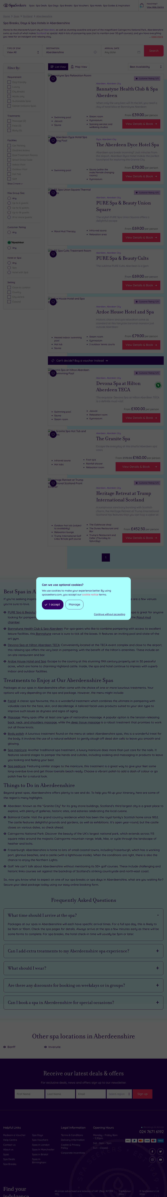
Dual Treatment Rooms (25, 155)
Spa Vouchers (40, 1139)
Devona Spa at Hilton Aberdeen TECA (118, 386)
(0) (19, 120)
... (156, 36)
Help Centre (10, 1139)
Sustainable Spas (21, 101)
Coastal (16, 301)
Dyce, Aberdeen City (106, 139)
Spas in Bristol (40, 1154)
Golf (14, 178)
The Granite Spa (113, 438)
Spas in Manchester (43, 1149)
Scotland (27, 16)
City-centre (18, 296)
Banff (11, 1047)
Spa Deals (9, 1159)
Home (6, 16)
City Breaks (18, 91)
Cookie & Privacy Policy (70, 1146)
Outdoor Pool (19, 169)
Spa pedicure (17, 766)
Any (14, 198)
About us (8, 1149)
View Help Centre (155, 7)
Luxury (16, 86)
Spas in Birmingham (39, 1161)
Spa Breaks (9, 1164)
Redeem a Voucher (14, 1135)
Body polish (16, 734)
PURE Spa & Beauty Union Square (123, 206)
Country (16, 292)
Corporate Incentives (73, 1152)
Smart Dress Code (22, 159)
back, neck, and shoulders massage (32, 722)
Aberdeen (49, 29)
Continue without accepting (109, 614)
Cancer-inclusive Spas (24, 105)
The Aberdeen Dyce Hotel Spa (127, 145)
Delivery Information (73, 1139)
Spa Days (37, 1135)
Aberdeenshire (44, 16)
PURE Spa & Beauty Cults (122, 258)
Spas (16, 16)
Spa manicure (17, 750)
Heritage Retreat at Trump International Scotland (123, 496)
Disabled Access (21, 150)
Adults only (18, 96)
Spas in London (41, 1144)
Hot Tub (16, 174)
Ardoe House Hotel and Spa (125, 312)
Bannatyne (43, 634)
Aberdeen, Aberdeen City (108, 83)
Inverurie (54, 1047)
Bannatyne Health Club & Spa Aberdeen (127, 92)
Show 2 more (14, 183)
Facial (12, 701)
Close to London (21, 287)
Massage (14, 717)
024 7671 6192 (151, 1131)
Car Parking (18, 145)
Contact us (9, 1144)
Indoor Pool (18, 164)
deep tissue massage (85, 722)
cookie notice (90, 594)
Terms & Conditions (72, 1135)
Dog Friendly (19, 82)
